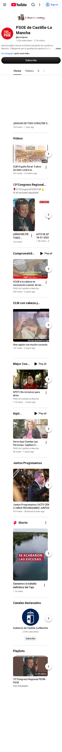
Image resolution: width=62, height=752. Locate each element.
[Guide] (5, 5)
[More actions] (46, 167)
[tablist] (31, 71)
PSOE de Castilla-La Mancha (26, 288)
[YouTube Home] (19, 4)
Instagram (9, 53)
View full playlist (20, 686)
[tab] (17, 71)
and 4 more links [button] (21, 53)
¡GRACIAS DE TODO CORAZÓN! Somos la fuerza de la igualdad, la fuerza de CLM (31, 123)
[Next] (48, 154)
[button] (44, 71)
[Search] (33, 5)
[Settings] (40, 5)
